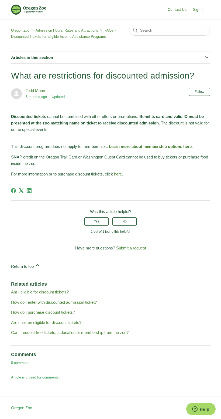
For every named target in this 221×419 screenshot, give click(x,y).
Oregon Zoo (20, 30)
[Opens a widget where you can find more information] (201, 409)
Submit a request (131, 248)
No (124, 221)
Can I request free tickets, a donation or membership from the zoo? (70, 332)
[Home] (28, 10)
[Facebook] (13, 190)
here (118, 174)
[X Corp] (21, 190)
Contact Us (177, 9)
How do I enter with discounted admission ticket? (54, 302)
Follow (199, 92)
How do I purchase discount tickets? (43, 312)
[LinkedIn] (29, 190)
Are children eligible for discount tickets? (46, 322)
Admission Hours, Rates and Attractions (67, 30)
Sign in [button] (199, 9)
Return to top (23, 266)
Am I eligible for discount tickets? (40, 292)
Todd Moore (36, 90)
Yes (96, 221)
